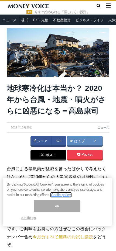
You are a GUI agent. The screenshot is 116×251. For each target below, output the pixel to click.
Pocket (86, 154)
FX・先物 (40, 20)
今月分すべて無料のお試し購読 (63, 237)
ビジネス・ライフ (90, 20)
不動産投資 (62, 20)
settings (28, 218)
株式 (24, 20)
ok (57, 206)
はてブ (79, 141)
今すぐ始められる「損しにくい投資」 (62, 12)
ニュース (9, 20)
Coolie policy (61, 195)
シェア (41, 141)
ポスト (50, 155)
